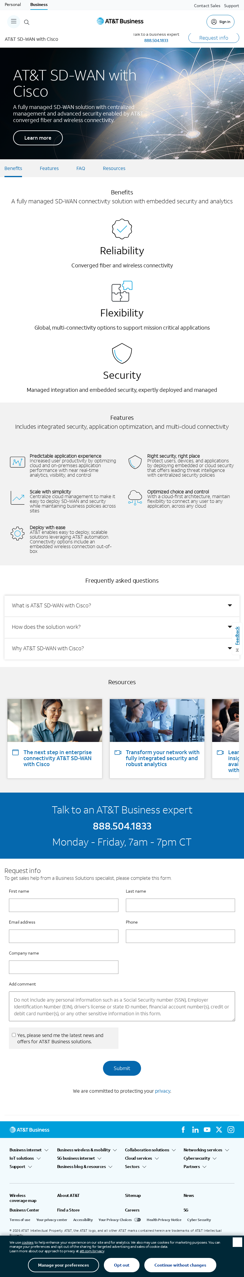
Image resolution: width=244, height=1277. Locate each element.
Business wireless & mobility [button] (83, 1149)
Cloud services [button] (138, 1158)
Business (39, 4)
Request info (213, 37)
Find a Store (68, 1210)
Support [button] (17, 1166)
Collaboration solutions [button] (147, 1149)
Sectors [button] (132, 1166)
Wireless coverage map (23, 1198)
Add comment (22, 984)
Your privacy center (51, 1219)
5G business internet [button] (76, 1158)
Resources (114, 168)
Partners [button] (192, 1166)
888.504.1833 (156, 40)
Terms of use (20, 1219)
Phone (132, 922)
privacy (162, 1091)
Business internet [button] (26, 1149)
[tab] (122, 606)
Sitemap (133, 1195)
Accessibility (83, 1219)
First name (19, 891)
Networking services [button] (203, 1149)
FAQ (80, 168)
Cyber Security (199, 1219)
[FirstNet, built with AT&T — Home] (120, 22)
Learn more (37, 137)
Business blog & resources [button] (81, 1166)
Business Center (24, 1210)
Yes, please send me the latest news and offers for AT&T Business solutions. (60, 1038)
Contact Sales (207, 5)
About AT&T (68, 1195)
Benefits (13, 168)
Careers (132, 1210)
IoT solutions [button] (22, 1158)
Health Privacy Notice (164, 1219)
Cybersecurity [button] (197, 1158)
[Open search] (26, 21)
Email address (22, 922)
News (189, 1195)
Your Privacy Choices (115, 1219)
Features (49, 168)
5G (186, 1210)
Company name (24, 953)
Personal (13, 4)
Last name (136, 891)
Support (231, 5)
